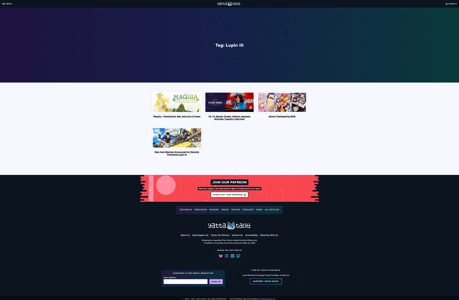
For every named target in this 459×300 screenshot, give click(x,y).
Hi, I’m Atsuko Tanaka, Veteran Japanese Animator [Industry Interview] (229, 118)
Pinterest (232, 256)
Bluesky (221, 256)
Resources (201, 209)
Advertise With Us (269, 235)
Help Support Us (200, 235)
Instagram (227, 256)
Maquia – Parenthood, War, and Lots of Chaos (176, 116)
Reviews (214, 209)
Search (453, 3)
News (259, 209)
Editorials (186, 209)
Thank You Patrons (220, 235)
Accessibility (251, 235)
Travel (225, 209)
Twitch (238, 256)
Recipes (235, 209)
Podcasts (248, 209)
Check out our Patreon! (228, 194)
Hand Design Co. (268, 299)
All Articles (272, 209)
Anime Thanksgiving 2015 (282, 116)
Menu (9, 3)
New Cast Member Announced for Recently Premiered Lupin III (177, 153)
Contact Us (237, 235)
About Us (185, 235)
